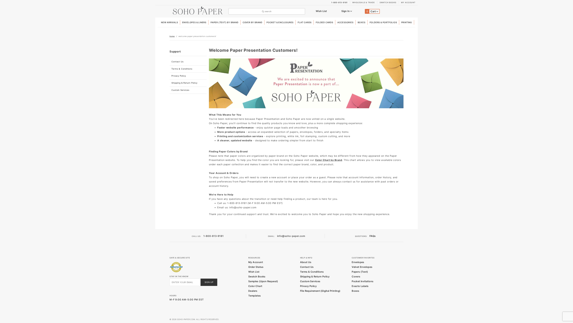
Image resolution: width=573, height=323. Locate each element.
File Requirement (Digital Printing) (320, 290)
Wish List (321, 11)
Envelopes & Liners (194, 22)
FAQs (372, 235)
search (268, 11)
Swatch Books (388, 2)
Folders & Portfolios (383, 22)
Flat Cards (305, 22)
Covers (356, 276)
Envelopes (358, 262)
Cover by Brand (252, 22)
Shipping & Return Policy (184, 83)
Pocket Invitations (362, 281)
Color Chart (255, 286)
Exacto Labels (360, 286)
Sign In (345, 11)
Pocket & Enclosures (280, 22)
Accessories (345, 22)
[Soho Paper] (197, 10)
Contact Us (177, 61)
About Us (305, 262)
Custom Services (180, 90)
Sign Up (209, 282)
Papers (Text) (360, 271)
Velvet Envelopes (362, 266)
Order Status (256, 266)
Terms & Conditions (181, 69)
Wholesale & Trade (363, 2)
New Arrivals (169, 22)
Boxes (361, 22)
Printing (406, 22)
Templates (254, 295)
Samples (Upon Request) (263, 281)
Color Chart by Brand (328, 160)
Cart (371, 11)
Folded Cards (324, 22)
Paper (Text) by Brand (224, 22)
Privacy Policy (178, 76)
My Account (408, 2)
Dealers (252, 290)
